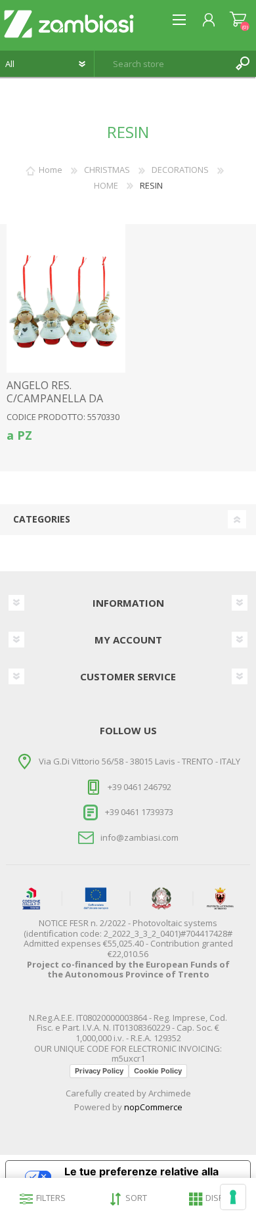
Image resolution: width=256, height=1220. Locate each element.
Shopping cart (238, 19)
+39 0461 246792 (139, 787)
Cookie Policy (158, 1070)
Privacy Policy (99, 1070)
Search (243, 64)
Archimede (169, 1093)
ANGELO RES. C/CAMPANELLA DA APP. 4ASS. (55, 398)
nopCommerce (153, 1107)
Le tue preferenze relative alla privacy (141, 1176)
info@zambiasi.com (139, 837)
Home (50, 170)
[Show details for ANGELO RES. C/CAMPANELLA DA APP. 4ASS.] (66, 298)
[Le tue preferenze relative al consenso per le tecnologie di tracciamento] (233, 1197)
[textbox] (162, 64)
